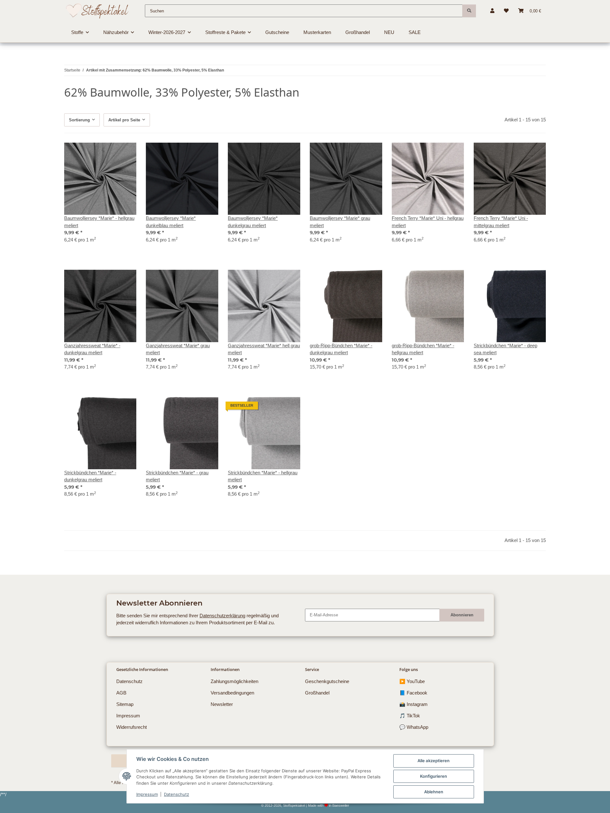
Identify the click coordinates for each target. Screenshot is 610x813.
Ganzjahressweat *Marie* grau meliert (178, 349)
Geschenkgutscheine (327, 681)
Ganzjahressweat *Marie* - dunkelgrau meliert (92, 349)
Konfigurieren (433, 776)
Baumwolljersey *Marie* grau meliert (340, 221)
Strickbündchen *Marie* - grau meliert (177, 476)
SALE (415, 32)
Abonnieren (462, 615)
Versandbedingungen (232, 692)
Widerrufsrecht (131, 727)
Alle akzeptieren (433, 760)
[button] (492, 11)
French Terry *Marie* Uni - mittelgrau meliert (501, 221)
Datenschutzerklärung (222, 615)
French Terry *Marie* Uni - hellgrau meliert (428, 221)
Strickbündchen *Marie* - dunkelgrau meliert (90, 476)
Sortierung (79, 120)
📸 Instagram (413, 704)
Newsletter (222, 704)
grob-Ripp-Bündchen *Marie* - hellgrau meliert (423, 349)
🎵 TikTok (409, 715)
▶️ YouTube (412, 681)
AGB (121, 692)
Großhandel (317, 692)
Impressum (147, 794)
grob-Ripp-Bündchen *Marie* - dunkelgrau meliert (341, 349)
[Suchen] (469, 10)
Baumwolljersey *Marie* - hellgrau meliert (99, 221)
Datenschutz (176, 794)
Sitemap (124, 704)
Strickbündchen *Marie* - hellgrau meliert (262, 476)
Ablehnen (433, 791)
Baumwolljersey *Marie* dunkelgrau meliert (253, 221)
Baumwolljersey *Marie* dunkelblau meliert (171, 221)
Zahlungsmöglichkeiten (234, 681)
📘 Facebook (413, 692)
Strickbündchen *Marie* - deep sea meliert (505, 349)
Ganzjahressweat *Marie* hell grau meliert (264, 349)
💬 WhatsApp (413, 727)
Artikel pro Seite (124, 120)
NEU (389, 32)
